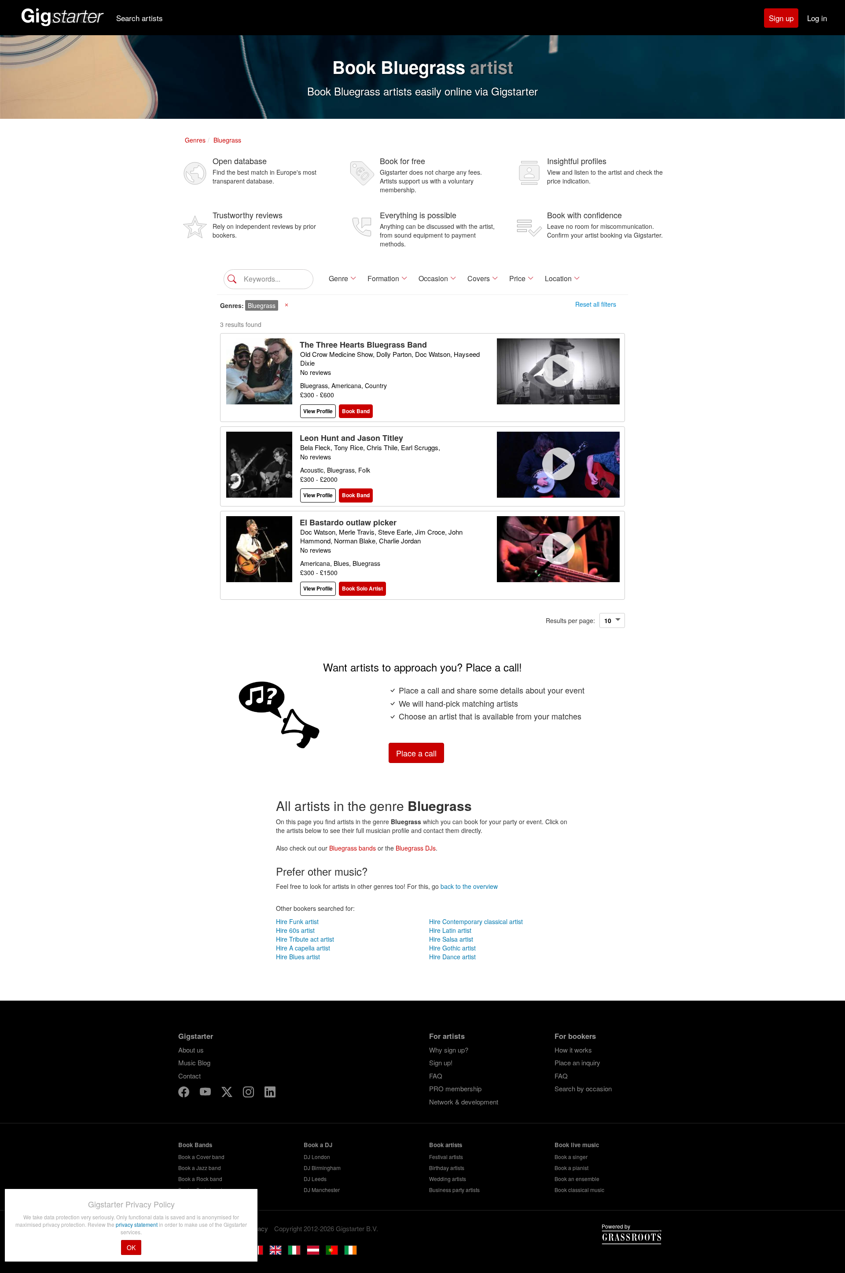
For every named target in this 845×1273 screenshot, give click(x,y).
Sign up (781, 17)
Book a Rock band (200, 1178)
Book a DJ (318, 1145)
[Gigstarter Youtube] (206, 1093)
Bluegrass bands (352, 848)
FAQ (435, 1075)
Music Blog (194, 1062)
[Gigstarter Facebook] (184, 1093)
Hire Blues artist (298, 956)
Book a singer (571, 1156)
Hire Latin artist (450, 930)
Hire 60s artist (295, 930)
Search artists (139, 17)
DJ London (317, 1156)
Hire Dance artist (452, 956)
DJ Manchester (322, 1189)
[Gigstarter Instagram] (249, 1093)
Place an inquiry (577, 1062)
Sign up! (440, 1062)
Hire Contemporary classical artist (476, 921)
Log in (817, 17)
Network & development (463, 1101)
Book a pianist (571, 1167)
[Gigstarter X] (227, 1093)
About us (191, 1049)
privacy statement (137, 1224)
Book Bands (195, 1145)
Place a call (416, 753)
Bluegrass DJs (416, 848)
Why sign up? (448, 1049)
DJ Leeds (315, 1178)
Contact (189, 1075)
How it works (573, 1049)
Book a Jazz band (199, 1167)
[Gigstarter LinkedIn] (270, 1093)
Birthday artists (446, 1167)
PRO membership (455, 1088)
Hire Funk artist (297, 921)
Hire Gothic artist (452, 947)
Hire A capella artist (303, 947)
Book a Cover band (201, 1156)
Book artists (445, 1145)
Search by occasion (583, 1088)
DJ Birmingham (322, 1167)
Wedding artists (447, 1178)
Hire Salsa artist (451, 939)
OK (131, 1247)
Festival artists (446, 1156)
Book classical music (579, 1189)
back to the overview (469, 886)
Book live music (577, 1145)
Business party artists (454, 1189)
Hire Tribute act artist (305, 939)
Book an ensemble (577, 1178)
